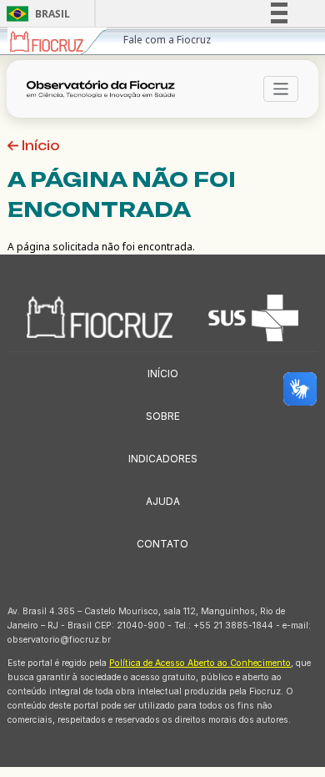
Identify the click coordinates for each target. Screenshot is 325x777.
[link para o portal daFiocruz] (57, 41)
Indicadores (163, 458)
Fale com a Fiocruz (167, 40)
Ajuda (163, 501)
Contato (162, 543)
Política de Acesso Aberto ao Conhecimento (200, 663)
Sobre (163, 416)
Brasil (35, 14)
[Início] (106, 89)
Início (39, 146)
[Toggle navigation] (281, 89)
